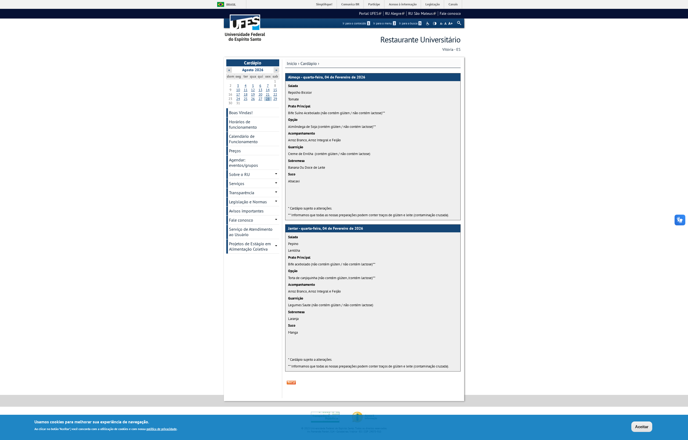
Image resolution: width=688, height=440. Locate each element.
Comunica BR (350, 4)
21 (268, 94)
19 (253, 94)
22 (275, 94)
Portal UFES (370, 13)
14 (268, 90)
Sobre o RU (239, 174)
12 (253, 90)
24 (238, 98)
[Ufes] (245, 26)
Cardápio (308, 63)
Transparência (241, 192)
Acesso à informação (403, 4)
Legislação (432, 4)
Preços (235, 150)
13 (260, 90)
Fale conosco (450, 13)
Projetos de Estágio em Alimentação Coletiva (250, 246)
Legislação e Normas (248, 201)
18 (246, 94)
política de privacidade (161, 429)
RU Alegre (394, 13)
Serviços (236, 183)
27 (260, 98)
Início (292, 63)
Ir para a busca (410, 23)
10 (238, 90)
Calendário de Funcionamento (243, 139)
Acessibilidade (428, 23)
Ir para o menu (384, 23)
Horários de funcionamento (243, 124)
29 (275, 98)
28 (268, 98)
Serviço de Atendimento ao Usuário (251, 231)
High (434, 24)
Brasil (231, 4)
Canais (453, 4)
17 (238, 94)
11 (246, 90)
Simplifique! (324, 4)
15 (275, 90)
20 (260, 94)
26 (253, 98)
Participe (374, 4)
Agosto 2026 (252, 69)
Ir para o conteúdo (356, 23)
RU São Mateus (422, 13)
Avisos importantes (246, 211)
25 (246, 98)
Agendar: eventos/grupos (243, 162)
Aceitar (641, 426)
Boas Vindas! (241, 112)
